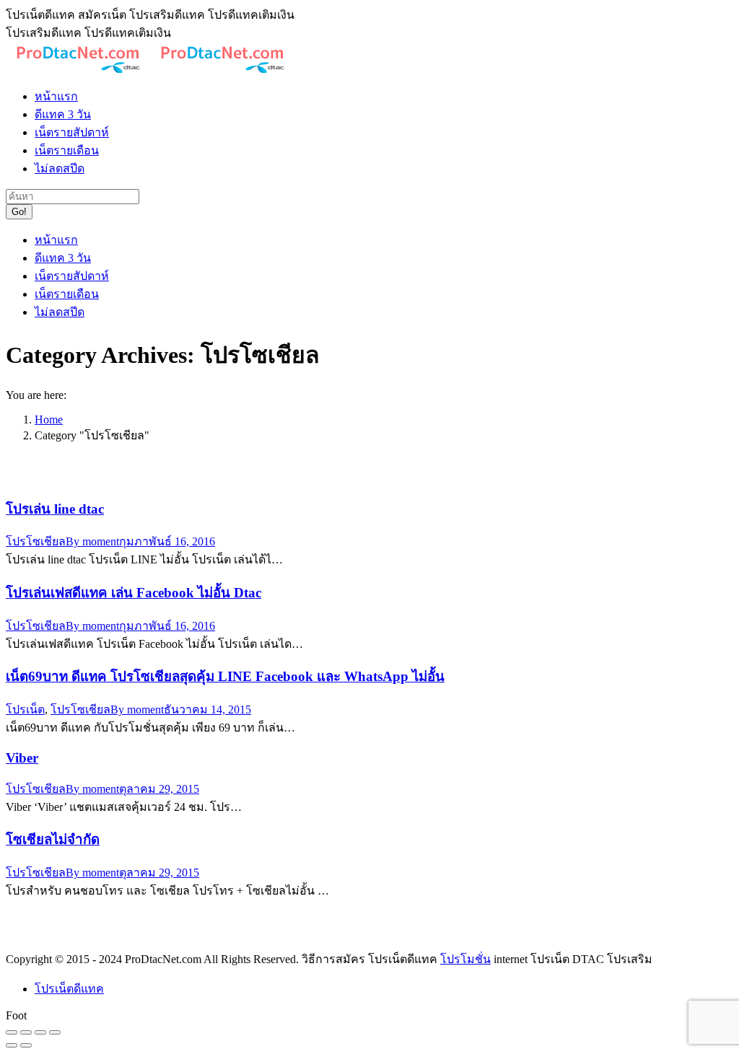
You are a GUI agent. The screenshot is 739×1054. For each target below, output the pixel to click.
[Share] (26, 1032)
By (92, 541)
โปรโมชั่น (465, 959)
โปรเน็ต (25, 709)
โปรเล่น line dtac (55, 509)
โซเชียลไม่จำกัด (53, 839)
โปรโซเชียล (36, 541)
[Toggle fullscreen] (40, 1032)
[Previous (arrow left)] (11, 1045)
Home (49, 419)
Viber (22, 757)
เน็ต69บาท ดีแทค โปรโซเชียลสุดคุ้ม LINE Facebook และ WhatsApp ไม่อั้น (225, 676)
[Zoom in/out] (55, 1032)
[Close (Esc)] (11, 1032)
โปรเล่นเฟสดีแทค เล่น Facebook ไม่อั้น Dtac (133, 592)
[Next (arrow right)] (26, 1045)
